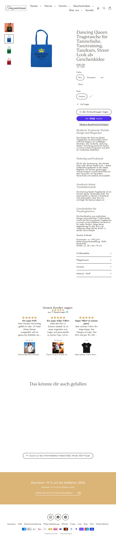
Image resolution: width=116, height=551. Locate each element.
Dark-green (91, 77)
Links (80, 524)
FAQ (91, 524)
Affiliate (65, 524)
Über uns (74, 10)
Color (78, 72)
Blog (86, 524)
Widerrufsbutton (102, 524)
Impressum (11, 524)
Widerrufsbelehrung (51, 524)
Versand (80, 266)
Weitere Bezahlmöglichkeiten (94, 124)
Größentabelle (82, 253)
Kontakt (89, 10)
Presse (72, 524)
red (102, 77)
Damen (34, 6)
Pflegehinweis (82, 260)
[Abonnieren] (79, 492)
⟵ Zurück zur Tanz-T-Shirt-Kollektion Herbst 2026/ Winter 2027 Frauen (58, 455)
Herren (49, 6)
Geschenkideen (82, 6)
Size (78, 91)
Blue (80, 77)
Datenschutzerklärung (32, 524)
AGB (20, 524)
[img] (58, 310)
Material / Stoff (83, 273)
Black (81, 84)
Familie (63, 6)
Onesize (82, 96)
